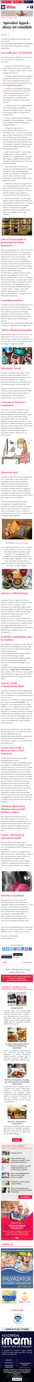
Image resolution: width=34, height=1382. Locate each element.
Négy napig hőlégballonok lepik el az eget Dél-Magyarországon (20, 1175)
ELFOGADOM (17, 1379)
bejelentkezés (6, 957)
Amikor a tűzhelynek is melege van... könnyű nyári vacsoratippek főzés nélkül (17, 1082)
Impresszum (9, 1363)
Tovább (17, 1140)
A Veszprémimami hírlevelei (25, 1364)
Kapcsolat (9, 1360)
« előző (4, 962)
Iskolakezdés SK (17, 1008)
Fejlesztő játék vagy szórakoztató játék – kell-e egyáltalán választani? (20, 1160)
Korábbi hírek (25, 1197)
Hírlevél (5, 2)
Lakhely (27, 2)
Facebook (31, 7)
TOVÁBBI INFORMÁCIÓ (17, 1376)
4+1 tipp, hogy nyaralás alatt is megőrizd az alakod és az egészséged (17, 1046)
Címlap (3, 18)
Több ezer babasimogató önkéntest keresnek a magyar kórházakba (21, 1190)
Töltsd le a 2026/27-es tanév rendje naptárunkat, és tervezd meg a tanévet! (21, 1168)
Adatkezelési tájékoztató (9, 1366)
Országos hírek (12, 18)
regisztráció (18, 954)
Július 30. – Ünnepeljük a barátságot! (17, 1123)
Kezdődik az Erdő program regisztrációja (20, 1183)
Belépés (16, 2)
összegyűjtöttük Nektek (13, 85)
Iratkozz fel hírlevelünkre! (17, 980)
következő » (27, 962)
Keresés (27, 7)
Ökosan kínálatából (22, 543)
